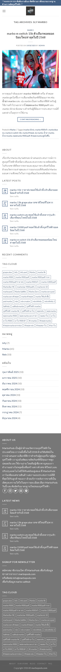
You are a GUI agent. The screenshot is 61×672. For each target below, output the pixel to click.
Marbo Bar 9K (8, 287)
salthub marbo (18, 306)
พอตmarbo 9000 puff (21, 136)
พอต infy (40, 311)
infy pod (23, 272)
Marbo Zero (34, 291)
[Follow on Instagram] (10, 490)
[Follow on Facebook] (5, 490)
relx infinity (37, 301)
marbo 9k (42, 272)
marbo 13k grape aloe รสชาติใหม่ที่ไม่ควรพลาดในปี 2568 (31, 204)
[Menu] (4, 11)
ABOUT (12, 663)
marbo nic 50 (42, 287)
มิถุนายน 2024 (9, 418)
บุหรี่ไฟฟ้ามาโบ (28, 311)
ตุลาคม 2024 (9, 394)
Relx (4, 354)
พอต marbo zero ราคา (29, 316)
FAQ (50, 663)
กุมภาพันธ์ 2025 (10, 371)
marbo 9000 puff (22, 277)
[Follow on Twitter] (15, 490)
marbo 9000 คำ (41, 130)
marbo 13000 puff (48, 282)
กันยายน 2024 (9, 400)
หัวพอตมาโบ (41, 325)
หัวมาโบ (52, 325)
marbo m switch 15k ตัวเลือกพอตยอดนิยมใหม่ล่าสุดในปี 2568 (30, 35)
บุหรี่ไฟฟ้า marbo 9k (11, 311)
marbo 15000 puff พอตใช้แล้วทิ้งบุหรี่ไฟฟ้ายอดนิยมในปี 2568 (34, 228)
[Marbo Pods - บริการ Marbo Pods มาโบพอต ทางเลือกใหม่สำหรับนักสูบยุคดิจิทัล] (30, 11)
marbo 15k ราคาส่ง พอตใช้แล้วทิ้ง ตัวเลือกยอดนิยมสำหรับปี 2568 (34, 191)
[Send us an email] (21, 490)
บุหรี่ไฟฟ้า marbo (33, 306)
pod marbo (7, 301)
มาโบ (53, 316)
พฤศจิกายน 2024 (11, 389)
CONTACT (41, 663)
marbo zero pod (47, 291)
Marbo (30, 30)
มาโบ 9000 (7, 321)
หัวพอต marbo (45, 321)
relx (16, 301)
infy (16, 272)
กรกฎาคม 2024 (10, 412)
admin (42, 45)
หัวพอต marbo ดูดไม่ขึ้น (40, 136)
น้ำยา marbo (49, 133)
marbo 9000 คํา (32, 282)
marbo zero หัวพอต (11, 296)
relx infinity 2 (49, 301)
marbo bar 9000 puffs (25, 287)
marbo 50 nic (29, 130)
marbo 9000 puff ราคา (41, 277)
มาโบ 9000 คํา (20, 321)
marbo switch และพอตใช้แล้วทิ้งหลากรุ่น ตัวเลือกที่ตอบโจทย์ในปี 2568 (32, 216)
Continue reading (30, 119)
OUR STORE (22, 663)
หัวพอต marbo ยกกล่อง (12, 325)
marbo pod (7, 291)
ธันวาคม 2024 (9, 383)
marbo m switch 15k (13, 133)
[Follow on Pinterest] (26, 490)
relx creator (25, 301)
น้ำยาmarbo (7, 136)
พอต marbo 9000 (10, 316)
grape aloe (7, 272)
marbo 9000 (8, 277)
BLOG (32, 663)
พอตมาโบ (44, 316)
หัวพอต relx (29, 325)
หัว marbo (33, 321)
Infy (4, 343)
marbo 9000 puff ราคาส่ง (13, 282)
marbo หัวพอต (28, 133)
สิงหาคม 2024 (9, 406)
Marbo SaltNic (20, 291)
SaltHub (6, 306)
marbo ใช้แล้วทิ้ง (42, 296)
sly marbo (39, 133)
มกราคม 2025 (9, 377)
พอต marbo (51, 311)
